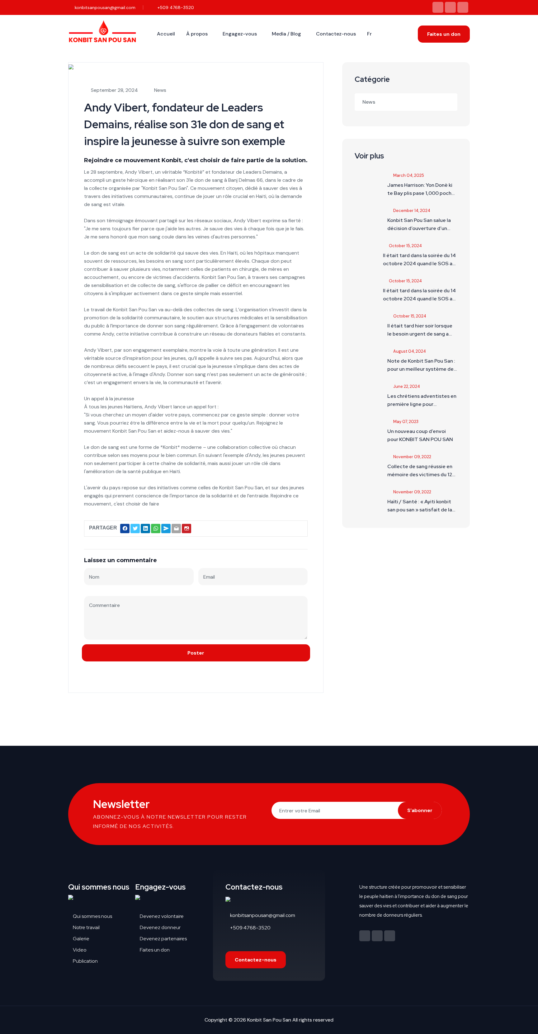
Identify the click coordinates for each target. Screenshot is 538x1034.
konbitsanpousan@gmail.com (104, 7)
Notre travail (86, 927)
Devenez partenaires (163, 938)
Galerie (80, 938)
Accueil (166, 34)
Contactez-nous (336, 34)
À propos (197, 34)
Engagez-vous (240, 34)
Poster (195, 653)
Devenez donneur (160, 927)
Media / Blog (286, 34)
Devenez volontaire (161, 916)
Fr (369, 34)
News (368, 102)
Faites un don (443, 34)
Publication (85, 961)
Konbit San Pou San (269, 1020)
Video (79, 950)
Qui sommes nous (92, 916)
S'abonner (419, 810)
